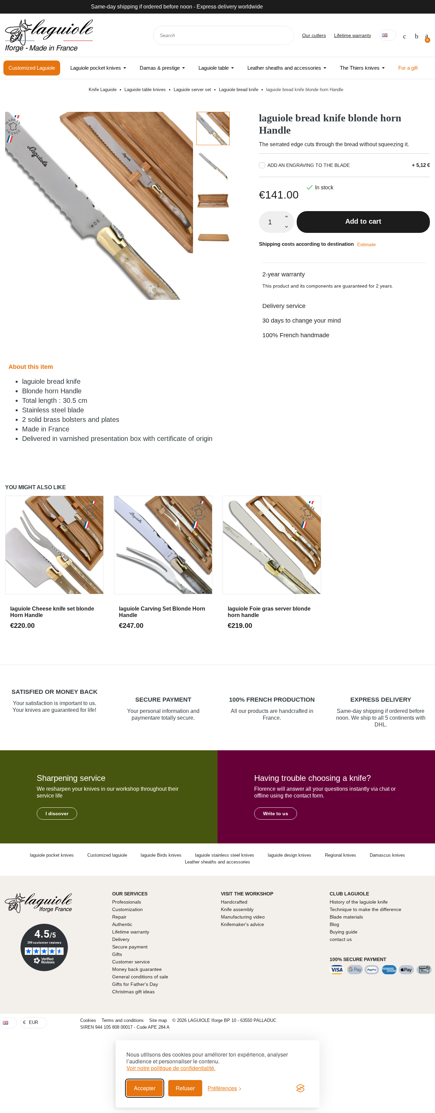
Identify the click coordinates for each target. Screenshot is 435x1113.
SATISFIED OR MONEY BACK (55, 691)
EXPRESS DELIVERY (380, 699)
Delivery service (284, 306)
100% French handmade (295, 335)
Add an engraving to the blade (308, 165)
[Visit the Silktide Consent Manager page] (300, 1088)
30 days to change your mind (301, 320)
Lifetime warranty (352, 35)
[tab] (344, 270)
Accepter (144, 1088)
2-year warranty (283, 274)
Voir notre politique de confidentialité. (170, 1068)
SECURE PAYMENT (163, 699)
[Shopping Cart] (427, 35)
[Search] (284, 35)
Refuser (185, 1088)
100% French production (272, 699)
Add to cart (363, 221)
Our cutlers (314, 35)
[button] (57, 813)
